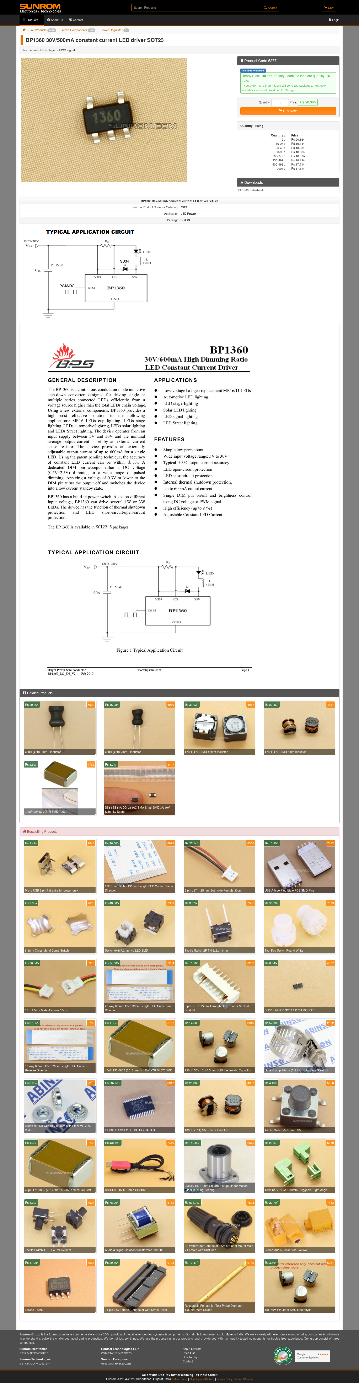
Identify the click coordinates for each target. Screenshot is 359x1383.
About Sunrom (192, 1349)
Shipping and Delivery (202, 1379)
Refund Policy (180, 1379)
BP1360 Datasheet (250, 190)
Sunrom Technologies (35, 1359)
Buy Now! (290, 110)
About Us (56, 20)
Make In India (234, 1334)
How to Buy (190, 1357)
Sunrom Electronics (33, 1349)
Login (335, 20)
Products (32, 20)
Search (272, 8)
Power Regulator (114, 30)
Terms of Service (243, 1379)
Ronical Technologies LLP (120, 1349)
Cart (330, 8)
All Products (43, 30)
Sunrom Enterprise (114, 1359)
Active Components (77, 30)
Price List (189, 1353)
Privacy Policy (224, 1379)
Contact (77, 20)
